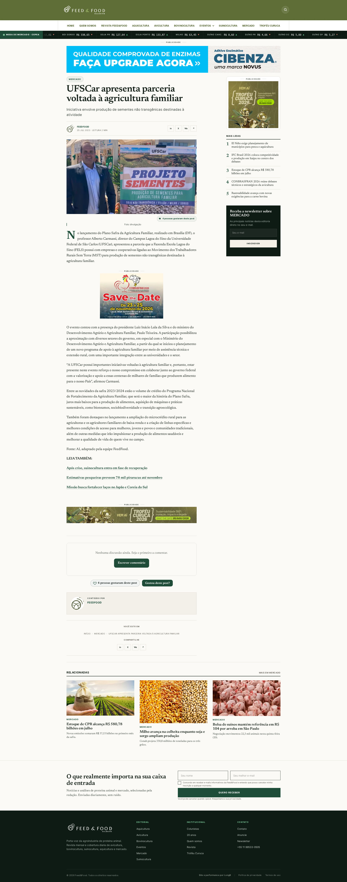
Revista (191, 847)
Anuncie (242, 835)
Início (87, 633)
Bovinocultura (184, 25)
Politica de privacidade (250, 875)
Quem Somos (87, 25)
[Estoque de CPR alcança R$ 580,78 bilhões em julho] (100, 698)
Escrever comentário (131, 562)
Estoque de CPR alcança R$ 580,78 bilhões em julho (253, 172)
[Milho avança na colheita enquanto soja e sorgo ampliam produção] (173, 701)
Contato (242, 828)
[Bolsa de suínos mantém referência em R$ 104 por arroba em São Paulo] (246, 698)
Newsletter (243, 841)
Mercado (141, 853)
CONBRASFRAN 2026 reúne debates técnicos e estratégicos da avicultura (254, 183)
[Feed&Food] (90, 827)
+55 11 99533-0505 (248, 847)
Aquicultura (140, 25)
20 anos (191, 835)
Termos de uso (273, 875)
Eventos (141, 847)
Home (70, 25)
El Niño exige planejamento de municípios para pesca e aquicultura (252, 145)
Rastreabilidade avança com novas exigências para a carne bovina (252, 195)
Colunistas (193, 828)
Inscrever (253, 243)
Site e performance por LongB (215, 875)
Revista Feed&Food (114, 25)
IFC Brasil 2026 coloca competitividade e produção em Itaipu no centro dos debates (255, 158)
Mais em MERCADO (269, 672)
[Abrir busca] (285, 10)
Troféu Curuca (270, 25)
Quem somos (194, 841)
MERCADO (248, 25)
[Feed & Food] (85, 10)
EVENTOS (205, 25)
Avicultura (161, 25)
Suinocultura (228, 25)
